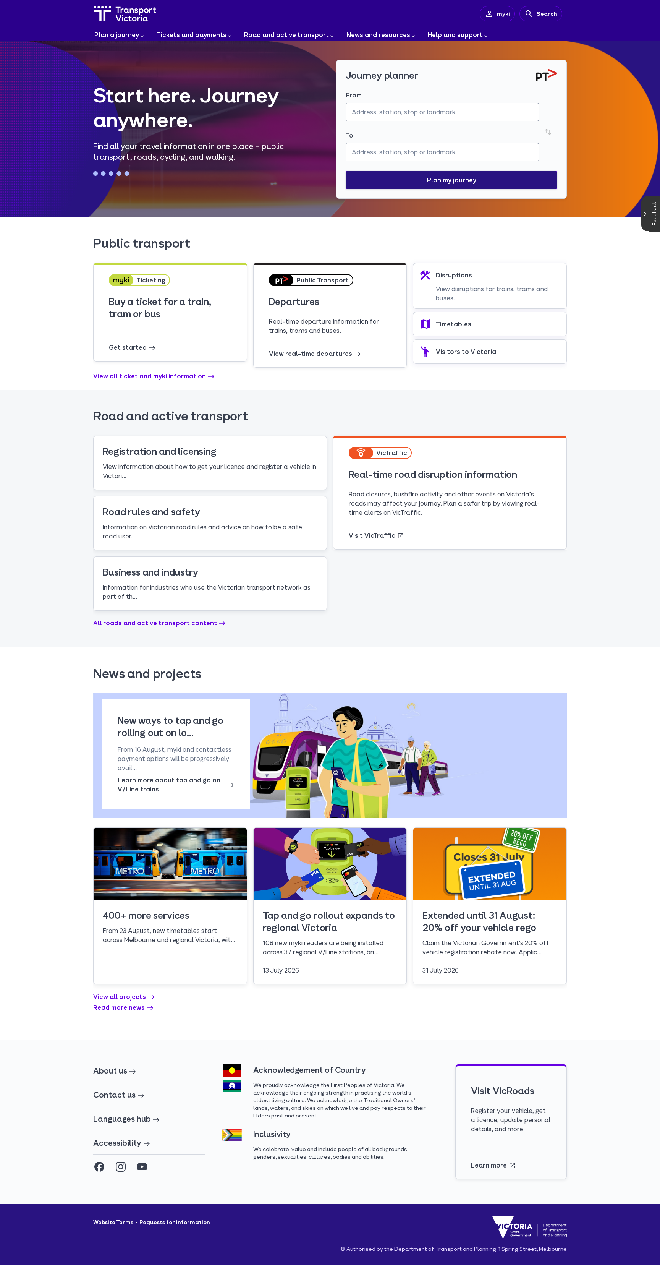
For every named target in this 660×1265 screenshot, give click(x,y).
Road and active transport (286, 34)
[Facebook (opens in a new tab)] (99, 1167)
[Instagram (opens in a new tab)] (121, 1167)
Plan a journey (116, 34)
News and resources (378, 34)
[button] (451, 180)
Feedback (654, 214)
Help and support (455, 34)
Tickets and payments (191, 34)
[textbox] (442, 112)
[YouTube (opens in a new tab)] (142, 1167)
